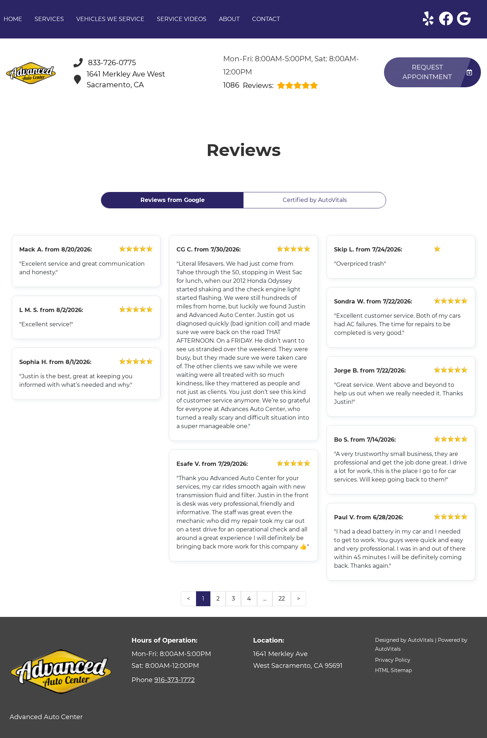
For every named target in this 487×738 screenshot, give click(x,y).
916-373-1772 (174, 680)
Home (13, 19)
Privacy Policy (392, 660)
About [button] (229, 19)
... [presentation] (264, 598)
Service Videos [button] (181, 19)
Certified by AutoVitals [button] (315, 200)
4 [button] (249, 598)
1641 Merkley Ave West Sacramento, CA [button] (126, 79)
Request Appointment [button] (427, 72)
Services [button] (49, 19)
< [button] (188, 598)
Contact (266, 19)
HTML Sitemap (393, 670)
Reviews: (248, 85)
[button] (428, 18)
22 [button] (281, 598)
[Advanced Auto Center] (31, 73)
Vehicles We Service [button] (110, 19)
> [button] (298, 598)
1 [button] (203, 598)
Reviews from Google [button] (172, 200)
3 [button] (233, 598)
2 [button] (218, 598)
